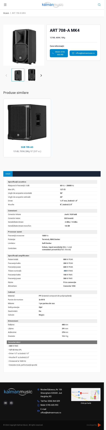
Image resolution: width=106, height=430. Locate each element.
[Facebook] (11, 403)
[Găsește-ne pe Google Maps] (86, 394)
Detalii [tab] (8, 174)
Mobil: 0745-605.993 (60, 53)
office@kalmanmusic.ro (85, 53)
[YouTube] (5, 403)
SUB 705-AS (27, 147)
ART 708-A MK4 (19, 13)
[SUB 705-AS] (27, 122)
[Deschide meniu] (5, 5)
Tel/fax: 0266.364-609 (50, 401)
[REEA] (99, 425)
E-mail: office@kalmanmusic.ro (51, 411)
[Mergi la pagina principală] (53, 5)
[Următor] (41, 75)
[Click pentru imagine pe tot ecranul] (23, 44)
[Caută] (99, 4)
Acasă (6, 13)
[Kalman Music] (18, 392)
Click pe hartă (86, 403)
